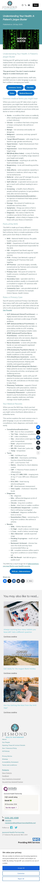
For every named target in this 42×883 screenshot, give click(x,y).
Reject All (21, 879)
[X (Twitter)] (9, 581)
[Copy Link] (23, 581)
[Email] (18, 581)
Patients (5, 770)
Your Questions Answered (11, 779)
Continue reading (10, 637)
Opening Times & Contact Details (13, 745)
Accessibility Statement (10, 762)
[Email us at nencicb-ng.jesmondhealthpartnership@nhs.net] (29, 5)
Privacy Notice (7, 756)
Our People (7, 310)
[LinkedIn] (14, 581)
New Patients (7, 773)
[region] (21, 866)
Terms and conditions (9, 765)
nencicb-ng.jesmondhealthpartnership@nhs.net (20, 821)
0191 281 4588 (12, 818)
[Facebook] (5, 581)
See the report (10, 807)
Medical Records (26, 93)
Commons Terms (14, 87)
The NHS (30, 87)
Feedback (5, 776)
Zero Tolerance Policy (9, 748)
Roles (12, 93)
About (4, 739)
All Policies (5, 751)
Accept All (21, 868)
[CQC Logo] (10, 790)
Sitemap (5, 759)
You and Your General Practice (12, 782)
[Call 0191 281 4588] (26, 5)
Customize (21, 873)
